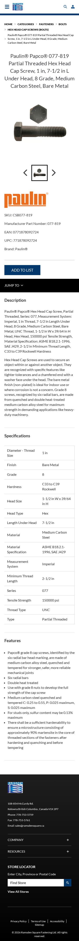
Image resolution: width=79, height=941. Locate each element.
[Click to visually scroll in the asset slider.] (25, 173)
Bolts (63, 24)
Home (8, 24)
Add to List (22, 270)
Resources (16, 851)
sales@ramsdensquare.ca (29, 825)
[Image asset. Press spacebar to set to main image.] (39, 173)
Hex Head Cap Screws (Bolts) (28, 29)
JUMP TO (12, 285)
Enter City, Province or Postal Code (32, 874)
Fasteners (46, 24)
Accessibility (57, 921)
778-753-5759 (24, 814)
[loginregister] (73, 7)
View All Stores (18, 891)
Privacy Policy (19, 921)
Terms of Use (38, 921)
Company (15, 840)
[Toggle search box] (65, 7)
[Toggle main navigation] (7, 6)
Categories (26, 24)
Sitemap (39, 924)
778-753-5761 (21, 820)
